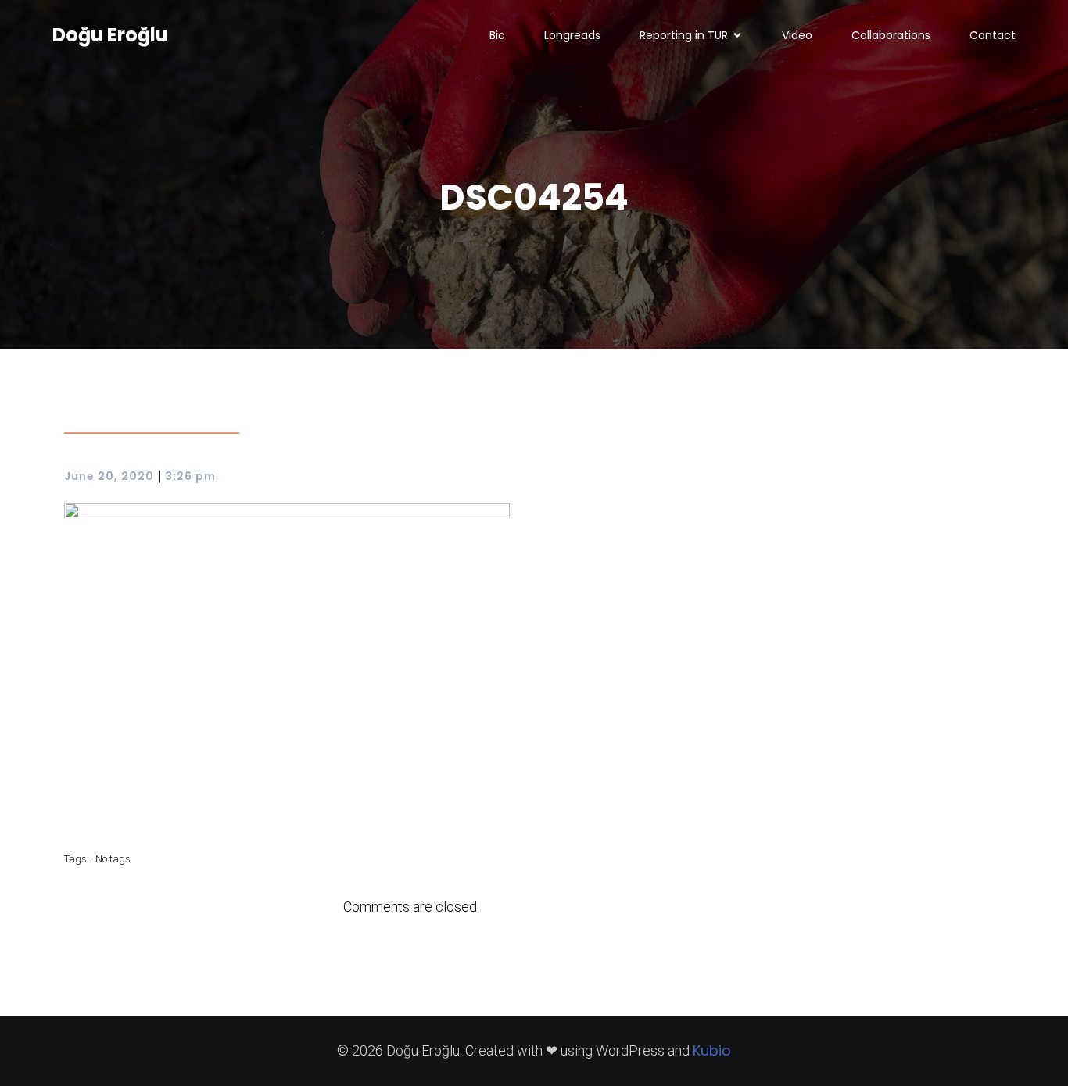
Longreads (572, 35)
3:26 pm (190, 476)
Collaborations (890, 35)
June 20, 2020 (109, 476)
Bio (497, 35)
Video (797, 35)
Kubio (712, 1050)
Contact (992, 35)
